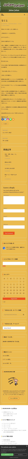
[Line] (10, 119)
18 (7, 290)
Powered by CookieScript (14, 457)
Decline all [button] (20, 454)
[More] (13, 119)
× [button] (26, 446)
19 (10, 290)
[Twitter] (5, 119)
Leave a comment (5, 25)
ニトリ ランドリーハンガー (10, 428)
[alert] (14, 452)
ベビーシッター (7, 425)
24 (4, 293)
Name (6, 208)
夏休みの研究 (8, 162)
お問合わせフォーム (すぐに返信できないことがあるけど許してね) (10, 413)
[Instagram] (8, 119)
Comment (7, 195)
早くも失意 (5, 140)
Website (6, 224)
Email (5, 216)
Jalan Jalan (14, 10)
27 (14, 293)
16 (23, 287)
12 (10, 287)
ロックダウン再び (7, 132)
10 (4, 287)
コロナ (5, 123)
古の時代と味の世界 (10, 168)
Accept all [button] (7, 454)
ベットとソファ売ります (9, 423)
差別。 (8, 355)
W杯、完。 (9, 363)
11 (7, 287)
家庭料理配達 (6, 440)
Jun (20, 23)
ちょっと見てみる (14, 398)
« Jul (4, 302)
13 (14, 287)
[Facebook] (2, 119)
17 (4, 290)
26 (10, 293)
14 (17, 287)
